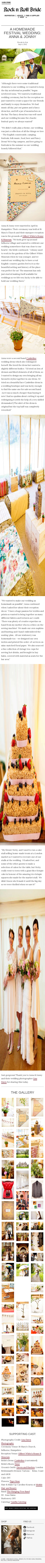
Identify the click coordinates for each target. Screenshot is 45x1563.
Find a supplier (32, 16)
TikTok (29, 1538)
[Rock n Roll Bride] (22, 9)
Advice (20, 16)
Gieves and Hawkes (25, 1467)
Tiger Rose (15, 1481)
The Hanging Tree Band (18, 1491)
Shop (22, 17)
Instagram (31, 1531)
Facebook (30, 1527)
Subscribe (6, 2)
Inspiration (10, 16)
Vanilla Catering (18, 1502)
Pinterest (30, 1534)
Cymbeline (31, 358)
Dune (17, 1464)
